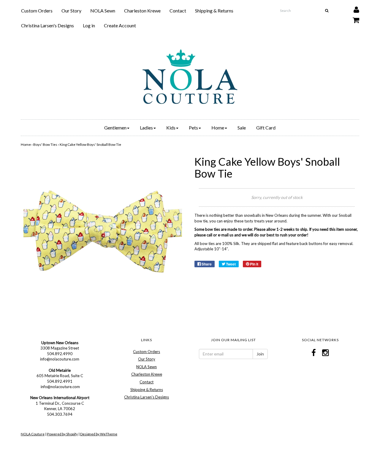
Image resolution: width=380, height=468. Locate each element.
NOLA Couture (33, 434)
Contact (178, 10)
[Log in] (352, 8)
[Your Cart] (352, 18)
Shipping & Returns (214, 10)
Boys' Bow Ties (45, 144)
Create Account (120, 25)
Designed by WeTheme (98, 434)
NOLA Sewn (102, 10)
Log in (89, 25)
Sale (242, 127)
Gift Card (266, 127)
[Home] (190, 76)
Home (26, 144)
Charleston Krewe (142, 10)
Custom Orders (37, 10)
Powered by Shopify (62, 434)
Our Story (71, 10)
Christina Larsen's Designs (47, 25)
